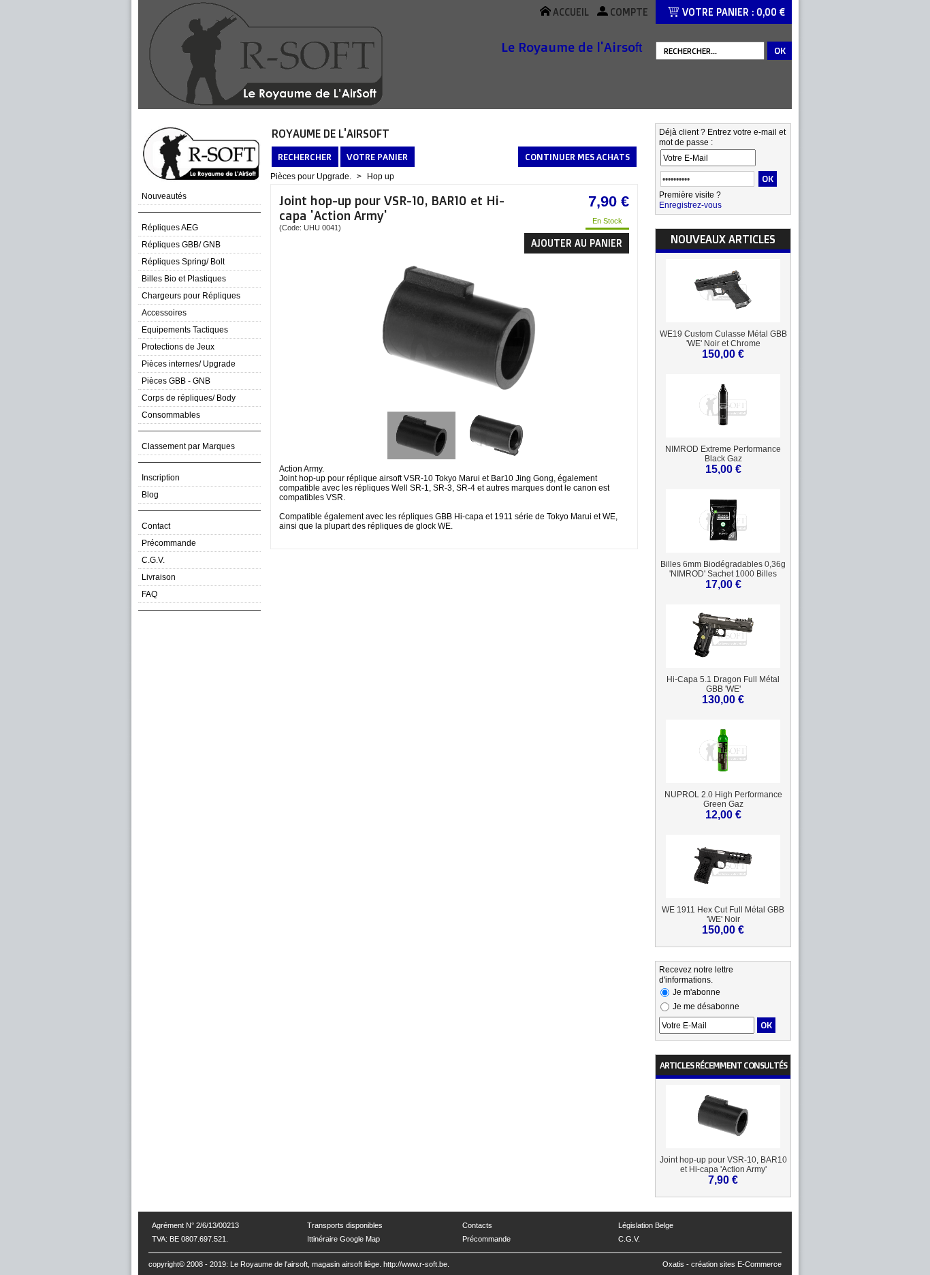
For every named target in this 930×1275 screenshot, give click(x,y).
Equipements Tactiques (185, 330)
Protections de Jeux (178, 347)
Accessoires (164, 313)
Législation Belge (645, 1225)
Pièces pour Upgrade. (310, 176)
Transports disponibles (345, 1225)
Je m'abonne (696, 992)
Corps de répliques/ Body (189, 398)
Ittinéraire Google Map (343, 1239)
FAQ (149, 594)
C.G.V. (153, 560)
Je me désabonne (706, 1006)
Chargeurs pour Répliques (191, 296)
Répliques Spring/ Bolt (183, 261)
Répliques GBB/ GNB (181, 244)
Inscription (161, 477)
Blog (150, 495)
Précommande (169, 543)
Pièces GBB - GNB (176, 381)
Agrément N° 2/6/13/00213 (195, 1225)
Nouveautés (164, 196)
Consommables (171, 415)
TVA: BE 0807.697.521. (190, 1239)
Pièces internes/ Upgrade (189, 364)
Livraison (159, 577)
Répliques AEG (170, 227)
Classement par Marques (188, 446)
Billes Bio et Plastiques (184, 278)
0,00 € (770, 12)
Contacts (477, 1225)
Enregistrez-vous (690, 205)
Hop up (380, 176)
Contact (156, 526)
